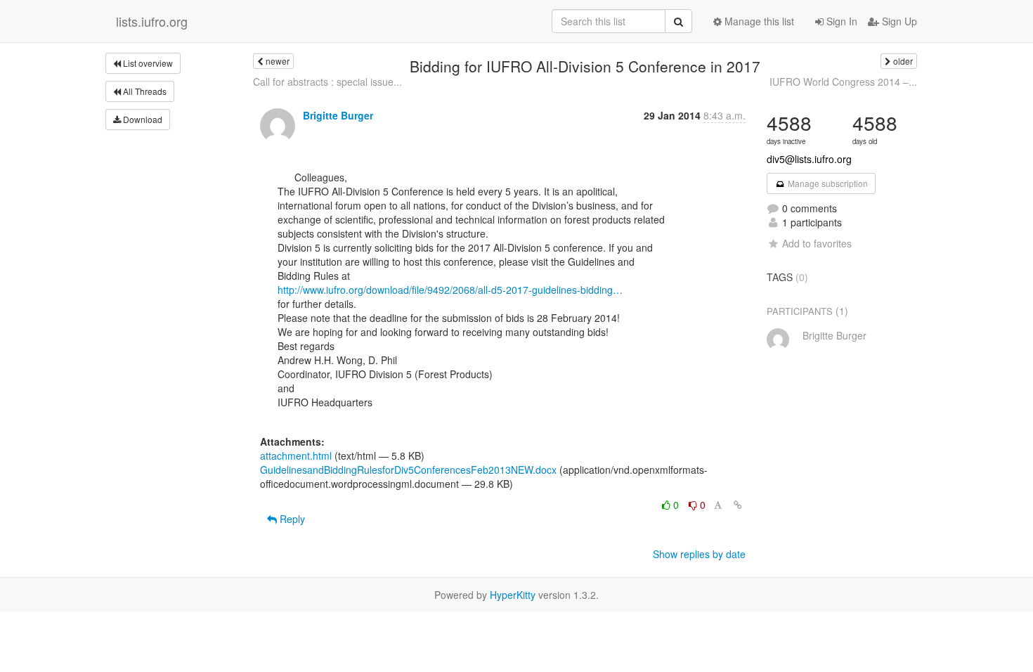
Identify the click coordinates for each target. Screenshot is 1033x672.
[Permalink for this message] (738, 505)
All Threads (144, 91)
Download (141, 119)
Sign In (840, 21)
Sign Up (898, 21)
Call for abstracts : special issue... (327, 82)
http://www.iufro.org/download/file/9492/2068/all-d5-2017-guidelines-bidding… (450, 290)
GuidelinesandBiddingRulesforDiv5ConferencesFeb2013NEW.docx (408, 470)
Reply (291, 519)
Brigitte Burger (338, 115)
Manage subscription (827, 183)
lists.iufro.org (152, 21)
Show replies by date (699, 554)
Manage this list (758, 21)
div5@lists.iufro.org (809, 159)
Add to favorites (817, 243)
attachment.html (296, 455)
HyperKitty (512, 595)
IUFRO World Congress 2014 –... (843, 82)
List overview (147, 63)
